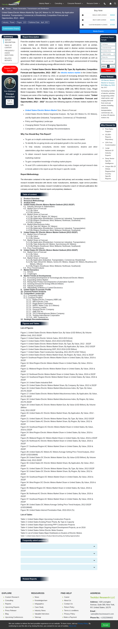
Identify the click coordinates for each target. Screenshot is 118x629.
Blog (7, 614)
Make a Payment (70, 617)
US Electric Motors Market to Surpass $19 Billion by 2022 (108, 82)
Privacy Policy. (83, 623)
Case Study (39, 607)
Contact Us (68, 604)
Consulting (58, 3)
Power (8, 8)
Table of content (8, 46)
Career (66, 597)
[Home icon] (110, 3)
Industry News (40, 610)
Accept (105, 625)
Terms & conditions (71, 610)
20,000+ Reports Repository (109, 137)
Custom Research (12, 597)
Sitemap (37, 617)
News (36, 597)
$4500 (112, 20)
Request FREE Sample (10, 69)
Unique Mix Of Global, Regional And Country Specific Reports (110, 172)
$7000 (112, 25)
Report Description (10, 41)
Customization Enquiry (11, 28)
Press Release (10, 610)
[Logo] (11, 3)
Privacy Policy (69, 614)
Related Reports (8, 59)
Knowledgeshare (40, 600)
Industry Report (44, 3)
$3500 (112, 15)
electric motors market (71, 73)
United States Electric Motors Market (41, 110)
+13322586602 (106, 618)
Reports (8, 604)
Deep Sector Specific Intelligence (109, 161)
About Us (67, 600)
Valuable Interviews (41, 614)
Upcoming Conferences (14, 617)
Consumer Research (75, 3)
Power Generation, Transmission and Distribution (31, 8)
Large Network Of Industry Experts (109, 151)
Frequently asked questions (10, 53)
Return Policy (69, 607)
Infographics (39, 604)
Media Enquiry (98, 31)
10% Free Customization (110, 144)
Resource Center (92, 3)
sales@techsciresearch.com (102, 614)
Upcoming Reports (12, 607)
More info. (73, 626)
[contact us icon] (104, 3)
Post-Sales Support (109, 130)
